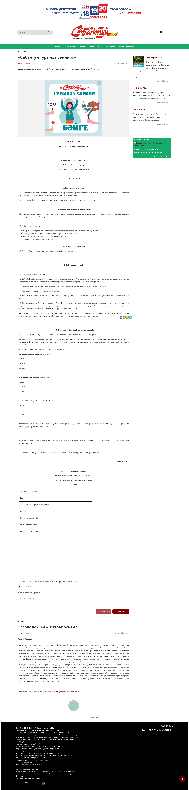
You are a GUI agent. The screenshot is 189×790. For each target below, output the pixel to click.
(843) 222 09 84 (167, 730)
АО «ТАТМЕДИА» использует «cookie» (30, 771)
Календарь (110, 46)
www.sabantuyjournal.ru (111, 440)
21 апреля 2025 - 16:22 (32, 633)
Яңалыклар (70, 46)
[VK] (163, 32)
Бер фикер (25, 52)
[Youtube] (160, 32)
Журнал (58, 46)
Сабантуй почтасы (126, 46)
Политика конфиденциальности (28, 778)
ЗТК (100, 46)
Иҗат (92, 46)
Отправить (121, 611)
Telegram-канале (63, 581)
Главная (94, 718)
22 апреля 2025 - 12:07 (32, 63)
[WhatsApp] (127, 317)
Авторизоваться (104, 611)
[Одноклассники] (124, 317)
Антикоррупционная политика (27, 769)
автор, (20, 63)
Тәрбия (82, 46)
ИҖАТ (23, 621)
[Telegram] (130, 317)
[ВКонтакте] (121, 317)
